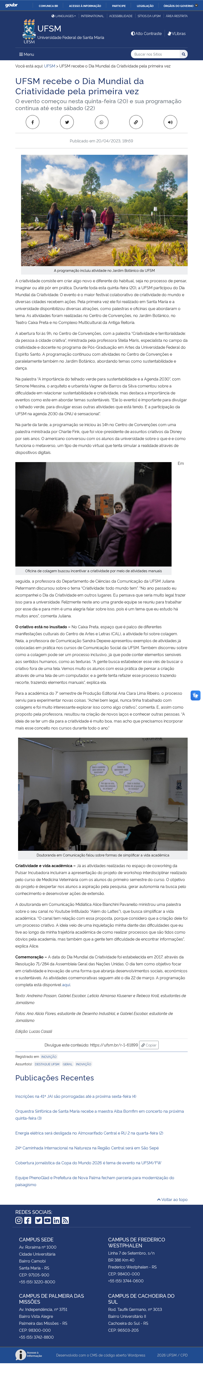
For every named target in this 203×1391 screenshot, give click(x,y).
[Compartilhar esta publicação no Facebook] (32, 122)
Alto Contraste (148, 33)
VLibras (179, 33)
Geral (68, 1064)
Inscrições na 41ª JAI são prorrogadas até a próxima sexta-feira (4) (75, 1096)
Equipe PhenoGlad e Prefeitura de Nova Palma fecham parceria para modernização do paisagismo (94, 1181)
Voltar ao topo (174, 1199)
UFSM (172, 1355)
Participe (119, 6)
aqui (66, 984)
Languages (64, 16)
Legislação (145, 6)
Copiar (152, 1044)
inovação (83, 1064)
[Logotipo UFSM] (26, 30)
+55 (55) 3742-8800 (36, 1337)
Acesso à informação (85, 6)
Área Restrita (177, 16)
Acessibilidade (120, 16)
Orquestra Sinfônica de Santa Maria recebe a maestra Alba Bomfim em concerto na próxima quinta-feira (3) (99, 1114)
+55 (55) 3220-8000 (37, 1281)
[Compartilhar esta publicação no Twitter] (67, 122)
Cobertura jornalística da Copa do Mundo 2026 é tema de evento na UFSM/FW (88, 1162)
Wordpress (136, 1355)
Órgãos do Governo (178, 6)
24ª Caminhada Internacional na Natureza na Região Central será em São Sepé (87, 1147)
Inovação (48, 1056)
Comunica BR (48, 6)
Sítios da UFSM (149, 16)
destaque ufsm (47, 1064)
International (92, 16)
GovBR (11, 5)
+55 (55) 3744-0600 (126, 1280)
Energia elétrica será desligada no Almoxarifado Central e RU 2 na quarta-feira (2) (89, 1133)
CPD (184, 1355)
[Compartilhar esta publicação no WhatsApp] (101, 122)
